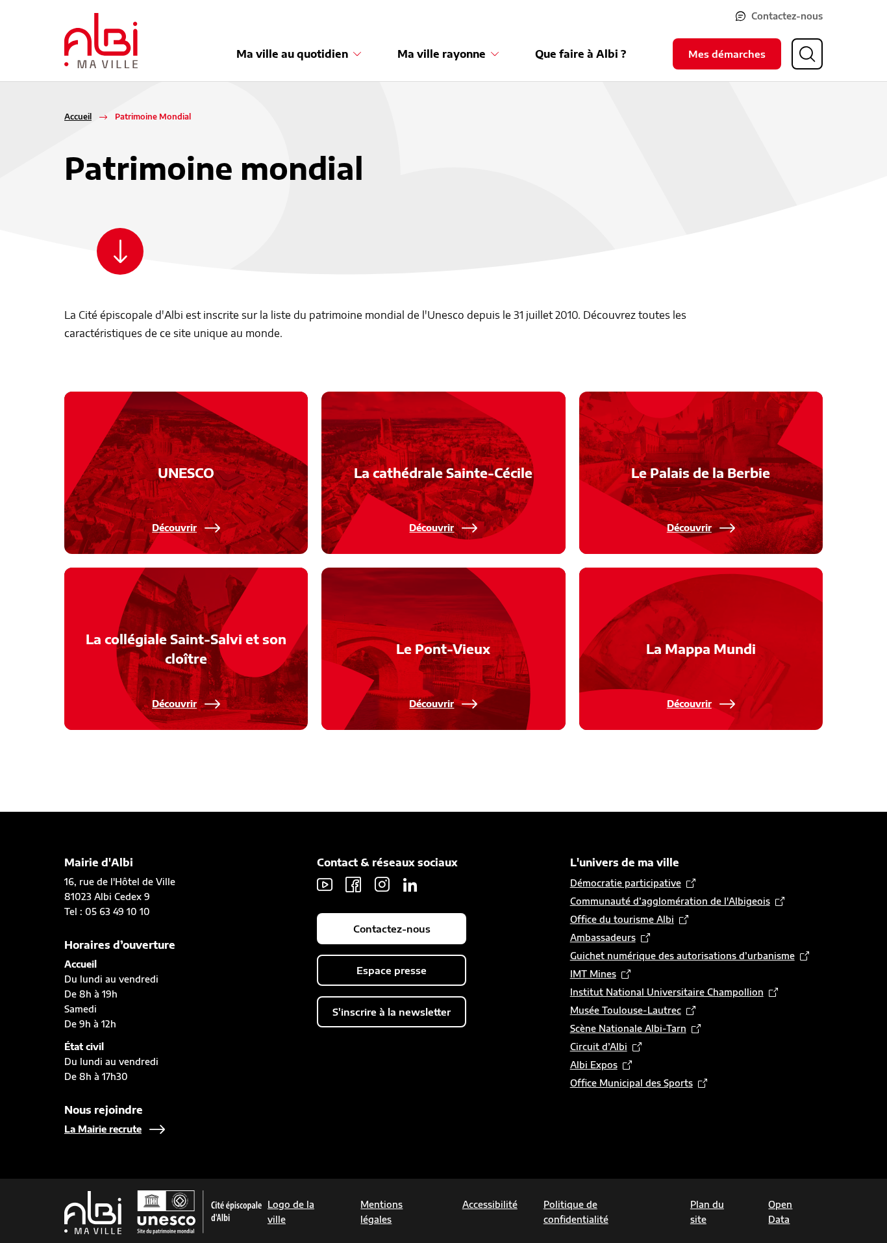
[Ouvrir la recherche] (807, 53)
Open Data (780, 1212)
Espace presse (391, 970)
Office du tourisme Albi (622, 919)
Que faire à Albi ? (580, 53)
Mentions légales (381, 1212)
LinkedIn (410, 884)
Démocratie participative (625, 882)
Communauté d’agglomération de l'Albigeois (670, 901)
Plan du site (707, 1212)
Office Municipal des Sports (631, 1082)
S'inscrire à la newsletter (391, 1012)
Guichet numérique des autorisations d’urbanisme (682, 955)
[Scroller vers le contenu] (120, 251)
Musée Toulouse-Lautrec (625, 1010)
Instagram (382, 884)
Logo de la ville (291, 1212)
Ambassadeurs (603, 937)
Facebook (353, 884)
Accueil (78, 116)
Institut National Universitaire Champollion (667, 992)
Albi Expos (594, 1064)
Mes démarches (727, 54)
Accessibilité (490, 1204)
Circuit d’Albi (598, 1046)
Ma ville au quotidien (292, 53)
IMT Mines (593, 973)
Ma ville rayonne (441, 53)
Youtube (324, 884)
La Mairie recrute (103, 1129)
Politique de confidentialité (575, 1212)
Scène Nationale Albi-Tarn (628, 1028)
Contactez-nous (787, 15)
